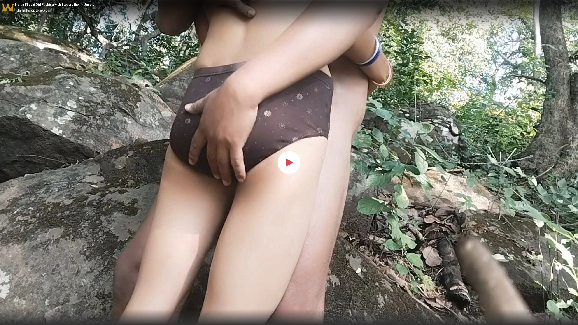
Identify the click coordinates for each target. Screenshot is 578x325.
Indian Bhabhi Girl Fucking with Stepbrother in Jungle (54, 4)
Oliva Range (40, 10)
